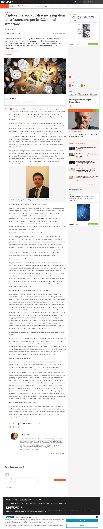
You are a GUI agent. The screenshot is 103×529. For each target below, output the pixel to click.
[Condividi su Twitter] (5, 33)
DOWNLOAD (93, 44)
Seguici (23, 499)
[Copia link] (16, 33)
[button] (4, 6)
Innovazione (13, 29)
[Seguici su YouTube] (40, 499)
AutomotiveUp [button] (35, 6)
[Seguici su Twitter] (33, 499)
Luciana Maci (8, 55)
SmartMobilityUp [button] (68, 6)
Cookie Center (62, 503)
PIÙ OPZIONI (82, 526)
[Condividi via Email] (19, 33)
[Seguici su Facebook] (36, 499)
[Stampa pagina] (13, 33)
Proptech (77, 6)
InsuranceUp (53, 6)
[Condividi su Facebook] (10, 33)
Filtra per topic (74, 110)
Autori (12, 503)
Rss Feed (21, 503)
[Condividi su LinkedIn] (8, 33)
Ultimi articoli (28, 6)
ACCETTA (82, 521)
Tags (16, 503)
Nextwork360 (9, 510)
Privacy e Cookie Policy (30, 503)
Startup (83, 6)
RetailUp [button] (59, 6)
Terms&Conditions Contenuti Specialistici (48, 503)
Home (6, 29)
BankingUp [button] (44, 6)
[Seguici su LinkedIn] (30, 499)
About (7, 503)
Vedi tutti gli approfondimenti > (92, 184)
